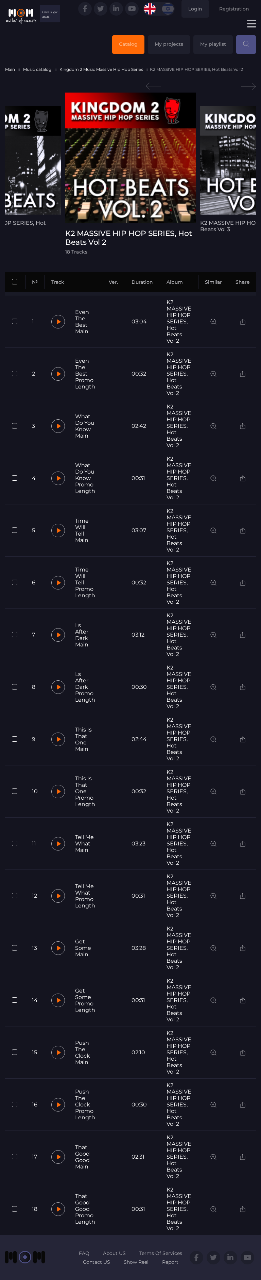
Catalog (128, 44)
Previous (153, 86)
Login (195, 9)
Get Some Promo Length (85, 1000)
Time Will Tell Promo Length (85, 582)
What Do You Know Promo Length (85, 478)
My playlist (213, 44)
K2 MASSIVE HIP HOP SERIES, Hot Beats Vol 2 (179, 321)
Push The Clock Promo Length (85, 1104)
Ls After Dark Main (81, 635)
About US (114, 1253)
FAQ (84, 1253)
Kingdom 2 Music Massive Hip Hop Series (101, 69)
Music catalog (37, 69)
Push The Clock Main (82, 1052)
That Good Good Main (82, 1157)
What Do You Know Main (84, 426)
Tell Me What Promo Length (85, 896)
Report (170, 1262)
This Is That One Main (83, 739)
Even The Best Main (82, 322)
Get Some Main (83, 948)
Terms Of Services (160, 1253)
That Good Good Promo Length (85, 1209)
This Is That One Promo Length (85, 791)
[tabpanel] (130, 174)
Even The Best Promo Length (85, 374)
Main (10, 69)
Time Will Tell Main (82, 530)
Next (248, 86)
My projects (169, 44)
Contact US (96, 1262)
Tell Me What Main (84, 843)
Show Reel (136, 1262)
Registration (234, 9)
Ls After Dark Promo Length (85, 687)
